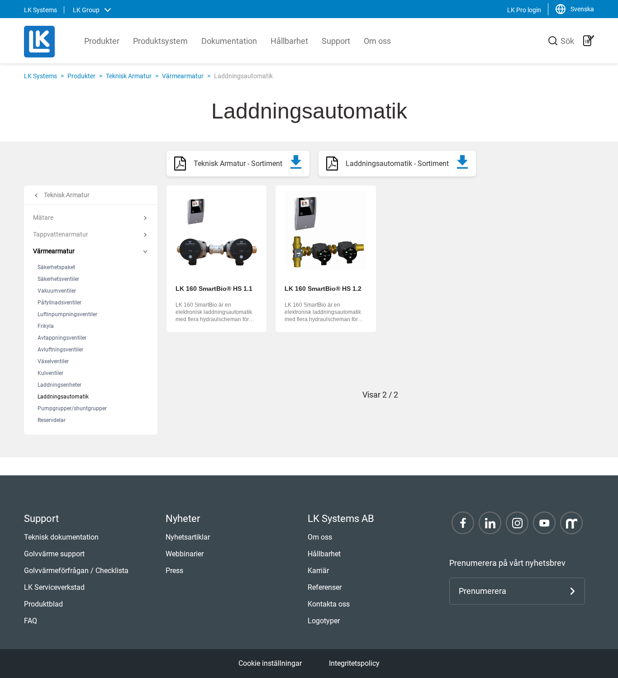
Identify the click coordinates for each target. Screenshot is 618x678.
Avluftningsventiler (60, 349)
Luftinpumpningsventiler (67, 314)
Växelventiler (53, 361)
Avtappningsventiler (62, 338)
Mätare (43, 217)
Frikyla (46, 326)
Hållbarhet (289, 41)
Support (336, 41)
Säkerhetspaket (56, 267)
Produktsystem (160, 41)
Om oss (377, 41)
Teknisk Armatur (129, 76)
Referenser (325, 587)
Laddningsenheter (59, 385)
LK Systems (40, 76)
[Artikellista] (588, 40)
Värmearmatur (183, 76)
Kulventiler (50, 373)
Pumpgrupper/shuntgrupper (72, 408)
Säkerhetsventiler (58, 279)
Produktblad (43, 604)
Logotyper (324, 620)
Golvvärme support (54, 554)
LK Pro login (524, 10)
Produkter (101, 41)
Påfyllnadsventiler (59, 302)
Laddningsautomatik (63, 397)
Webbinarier (185, 554)
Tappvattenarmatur (60, 234)
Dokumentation (229, 41)
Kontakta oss (329, 604)
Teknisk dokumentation (61, 537)
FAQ (30, 620)
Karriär (318, 570)
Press (174, 570)
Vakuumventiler (57, 291)
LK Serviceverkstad (54, 587)
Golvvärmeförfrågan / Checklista (76, 570)
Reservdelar (52, 420)
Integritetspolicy (354, 663)
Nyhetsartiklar (188, 537)
